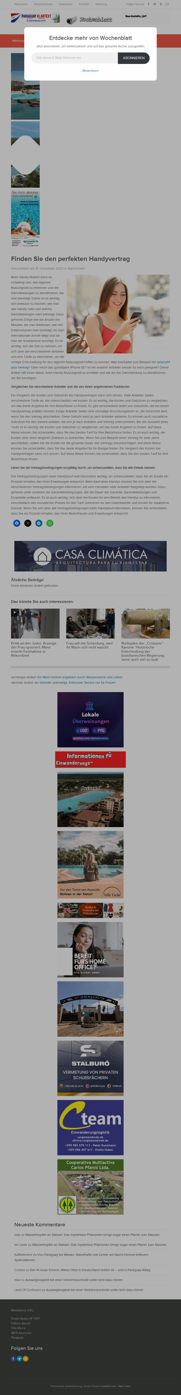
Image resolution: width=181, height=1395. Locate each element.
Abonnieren (134, 58)
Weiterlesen (90, 71)
